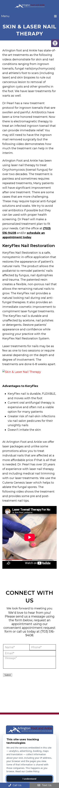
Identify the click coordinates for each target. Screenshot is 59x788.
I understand (29, 778)
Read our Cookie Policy (27, 771)
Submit (7, 675)
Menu (5, 16)
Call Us (16, 785)
